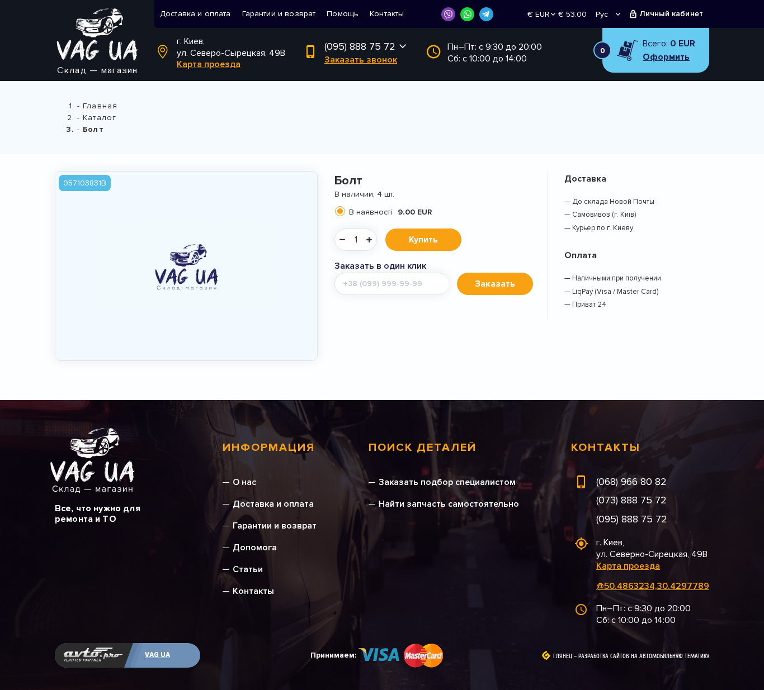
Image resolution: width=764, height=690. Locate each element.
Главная (100, 106)
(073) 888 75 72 (631, 500)
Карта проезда (208, 64)
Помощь (343, 13)
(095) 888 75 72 (359, 46)
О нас (244, 482)
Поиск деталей (423, 447)
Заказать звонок (360, 59)
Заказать (495, 283)
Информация (269, 447)
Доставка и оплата (195, 13)
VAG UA (157, 655)
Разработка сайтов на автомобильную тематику (643, 656)
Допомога (255, 547)
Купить (423, 239)
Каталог (99, 117)
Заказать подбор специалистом (447, 482)
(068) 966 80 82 (631, 481)
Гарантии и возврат (279, 13)
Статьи (248, 569)
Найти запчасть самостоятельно (449, 504)
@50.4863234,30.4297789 (652, 586)
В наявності (390, 212)
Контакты (387, 13)
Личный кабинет (671, 13)
